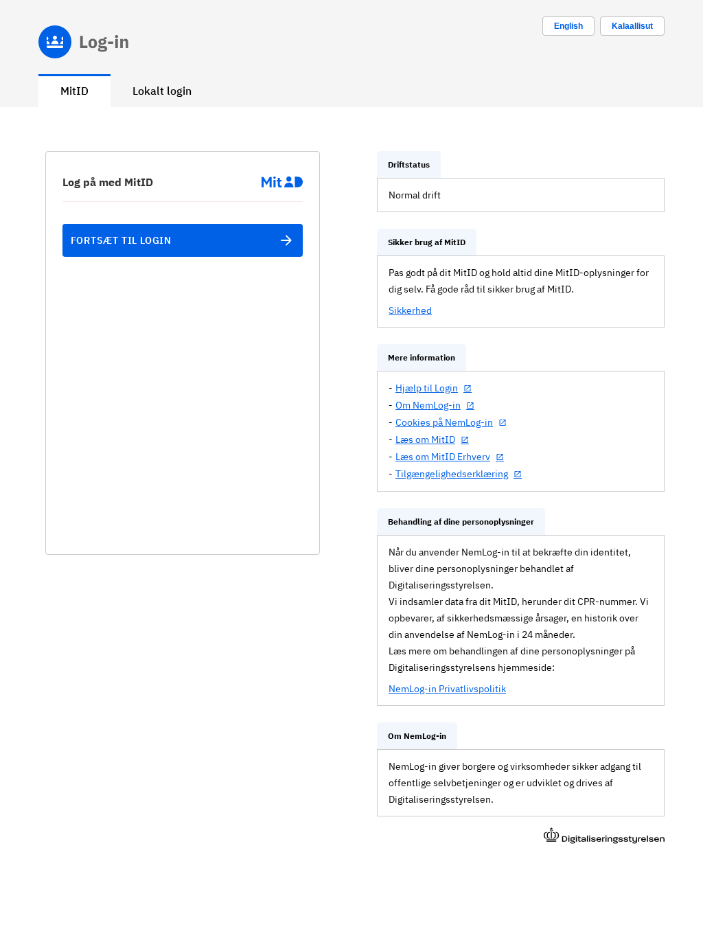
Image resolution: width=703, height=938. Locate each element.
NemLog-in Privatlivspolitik (447, 689)
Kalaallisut (632, 26)
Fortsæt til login (121, 240)
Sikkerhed (410, 310)
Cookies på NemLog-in (444, 422)
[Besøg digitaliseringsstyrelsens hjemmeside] (604, 837)
